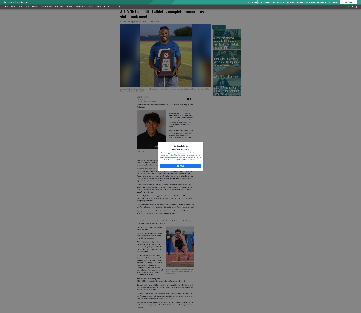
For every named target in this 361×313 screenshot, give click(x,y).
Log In (330, 2)
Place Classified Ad (278, 2)
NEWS (6, 7)
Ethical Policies (321, 2)
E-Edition (312, 2)
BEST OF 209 (252, 2)
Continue (180, 166)
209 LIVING (35, 7)
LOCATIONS (98, 7)
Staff (306, 2)
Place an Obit (290, 2)
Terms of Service (182, 153)
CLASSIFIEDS (69, 7)
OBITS (20, 7)
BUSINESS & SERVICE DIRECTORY (84, 7)
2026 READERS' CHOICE (46, 7)
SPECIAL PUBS (59, 7)
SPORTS (13, 7)
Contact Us (299, 2)
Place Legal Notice (264, 2)
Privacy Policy (178, 155)
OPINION (27, 7)
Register (336, 2)
